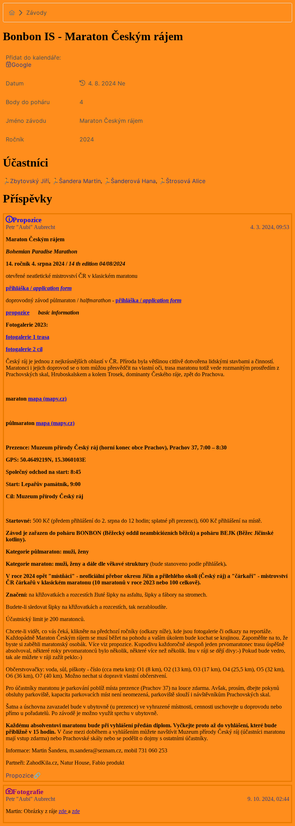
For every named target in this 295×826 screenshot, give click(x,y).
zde (63, 811)
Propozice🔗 (23, 775)
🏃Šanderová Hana (130, 181)
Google (21, 64)
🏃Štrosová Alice (182, 181)
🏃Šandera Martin (76, 181)
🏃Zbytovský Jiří (26, 181)
